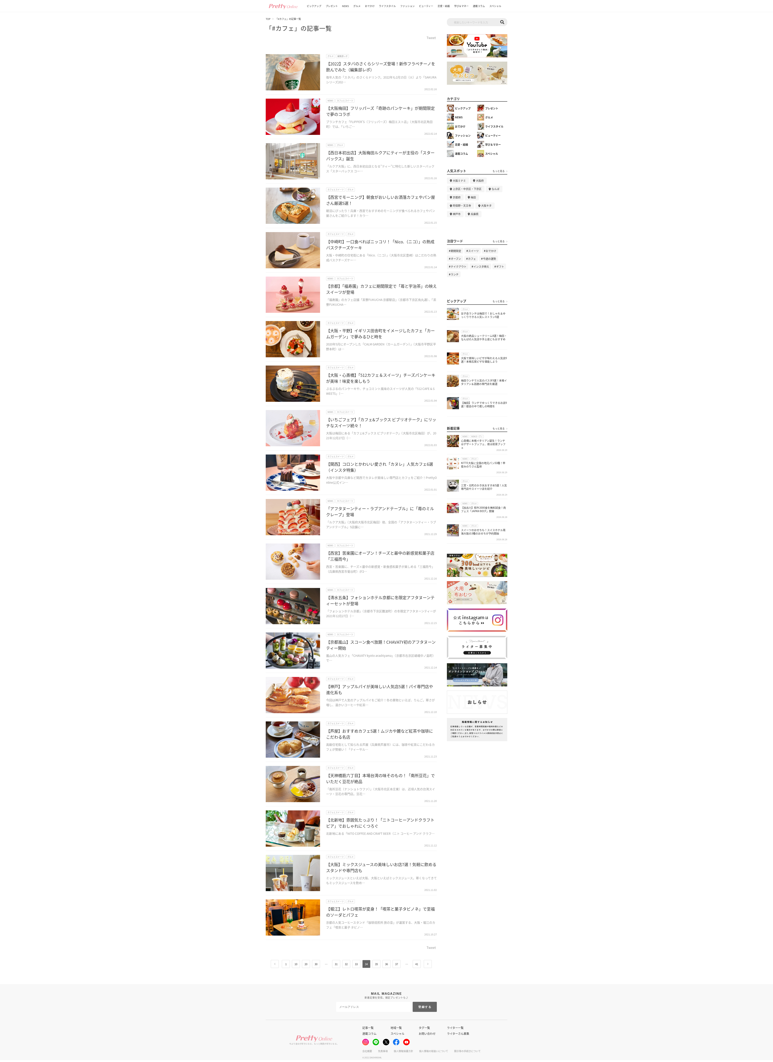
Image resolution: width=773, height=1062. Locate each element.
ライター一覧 (455, 1027)
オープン (456, 258)
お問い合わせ (427, 1033)
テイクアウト (458, 266)
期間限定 (456, 251)
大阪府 (480, 180)
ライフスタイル (387, 6)
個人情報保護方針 (403, 1051)
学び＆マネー (461, 6)
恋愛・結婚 (444, 6)
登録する (425, 1006)
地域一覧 (396, 1027)
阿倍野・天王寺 (462, 205)
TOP (268, 19)
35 (376, 964)
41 (416, 964)
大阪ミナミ (459, 180)
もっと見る (499, 171)
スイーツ (473, 251)
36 (386, 964)
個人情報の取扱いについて (433, 1051)
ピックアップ (314, 6)
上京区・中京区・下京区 (467, 189)
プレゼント (332, 6)
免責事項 (383, 1051)
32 (346, 964)
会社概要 (367, 1051)
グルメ (357, 6)
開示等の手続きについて (467, 1051)
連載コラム (479, 6)
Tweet (431, 38)
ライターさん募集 (458, 1033)
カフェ (472, 258)
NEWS (345, 6)
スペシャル (495, 6)
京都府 (457, 197)
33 (356, 964)
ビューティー (426, 6)
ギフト (500, 266)
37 (396, 964)
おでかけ (370, 6)
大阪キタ (486, 205)
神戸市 (457, 214)
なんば (495, 189)
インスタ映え (481, 266)
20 (306, 964)
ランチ (455, 274)
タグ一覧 (424, 1027)
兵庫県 (474, 214)
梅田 (473, 197)
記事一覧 (368, 1027)
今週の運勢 (489, 258)
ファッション (407, 6)
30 (316, 964)
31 (336, 964)
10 (296, 964)
